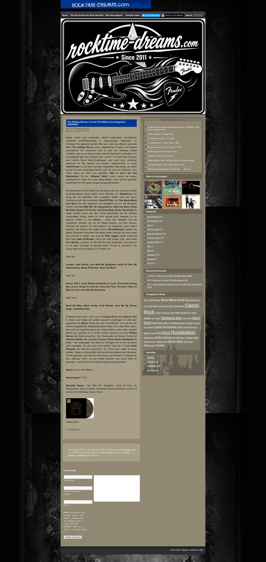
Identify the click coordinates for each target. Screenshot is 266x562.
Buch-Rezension (153, 217)
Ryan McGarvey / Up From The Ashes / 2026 (164, 147)
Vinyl (87, 128)
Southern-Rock (149, 342)
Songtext (189, 337)
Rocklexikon (183, 332)
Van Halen (188, 342)
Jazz (165, 323)
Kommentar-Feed (153, 366)
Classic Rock (74, 429)
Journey (197, 323)
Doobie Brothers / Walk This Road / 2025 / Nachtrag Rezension (171, 160)
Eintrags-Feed (152, 362)
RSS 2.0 (111, 452)
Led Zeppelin (148, 327)
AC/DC (146, 300)
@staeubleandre (152, 15)
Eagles (147, 318)
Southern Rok (161, 342)
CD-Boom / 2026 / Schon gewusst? (160, 156)
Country (158, 313)
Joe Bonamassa (177, 323)
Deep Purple (181, 312)
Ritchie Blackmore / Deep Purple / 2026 (162, 152)
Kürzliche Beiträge (152, 120)
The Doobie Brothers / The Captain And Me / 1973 (166, 165)
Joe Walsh (189, 323)
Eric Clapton (155, 318)
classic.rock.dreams (174, 15)
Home (65, 15)
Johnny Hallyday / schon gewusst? (160, 134)
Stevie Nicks (175, 341)
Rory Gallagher (178, 338)
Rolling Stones (163, 337)
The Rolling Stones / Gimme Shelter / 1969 (163, 143)
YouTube (160, 345)
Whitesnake (149, 345)
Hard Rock (157, 323)
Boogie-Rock (163, 306)
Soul (196, 337)
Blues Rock (190, 300)
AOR (152, 300)
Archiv (182, 120)
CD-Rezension (152, 221)
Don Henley (192, 313)
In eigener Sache (153, 238)
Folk (184, 318)
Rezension (80, 128)
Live (179, 327)
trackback (80, 455)
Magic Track (150, 333)
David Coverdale (168, 313)
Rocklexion (149, 337)
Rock (166, 333)
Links (149, 246)
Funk (189, 318)
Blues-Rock (177, 299)
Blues (165, 299)
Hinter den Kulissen (154, 234)
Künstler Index (133, 15)
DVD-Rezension (153, 229)
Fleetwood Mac (171, 318)
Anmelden (150, 357)
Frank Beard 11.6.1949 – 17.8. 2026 (160, 138)
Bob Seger (153, 306)
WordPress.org (152, 370)
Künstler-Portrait (153, 242)
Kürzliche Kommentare (169, 120)
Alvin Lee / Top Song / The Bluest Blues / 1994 (174, 276)
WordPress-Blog (197, 550)
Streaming (151, 259)
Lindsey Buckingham (165, 327)
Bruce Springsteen (176, 306)
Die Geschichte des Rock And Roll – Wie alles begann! (97, 15)
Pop (159, 332)
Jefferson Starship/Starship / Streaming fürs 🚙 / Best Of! (168, 169)
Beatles (157, 300)
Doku (149, 225)
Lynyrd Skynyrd (190, 327)
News (149, 251)
